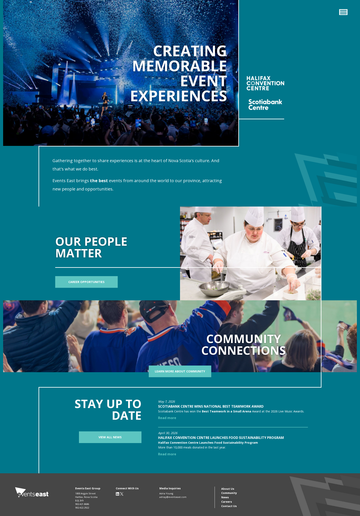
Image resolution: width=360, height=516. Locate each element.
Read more (167, 418)
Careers (226, 501)
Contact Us (229, 506)
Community (229, 493)
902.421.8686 (82, 504)
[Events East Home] (31, 493)
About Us (227, 489)
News (225, 497)
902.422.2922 (82, 507)
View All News (110, 437)
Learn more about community (180, 371)
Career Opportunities (86, 282)
